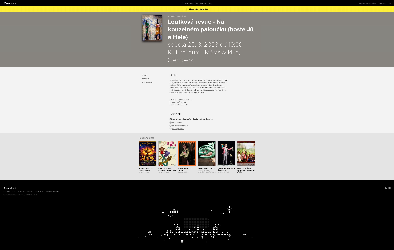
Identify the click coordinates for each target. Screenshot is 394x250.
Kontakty (6, 192)
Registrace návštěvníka (367, 4)
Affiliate (30, 192)
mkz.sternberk (177, 122)
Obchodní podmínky (52, 192)
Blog (210, 4)
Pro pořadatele (201, 4)
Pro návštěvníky (187, 4)
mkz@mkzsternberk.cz (180, 126)
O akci (144, 75)
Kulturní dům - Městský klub (203, 52)
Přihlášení (382, 4)
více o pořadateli (178, 129)
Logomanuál (39, 192)
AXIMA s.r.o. (20, 194)
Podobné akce (147, 82)
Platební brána (28, 194)
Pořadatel (146, 79)
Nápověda (21, 192)
